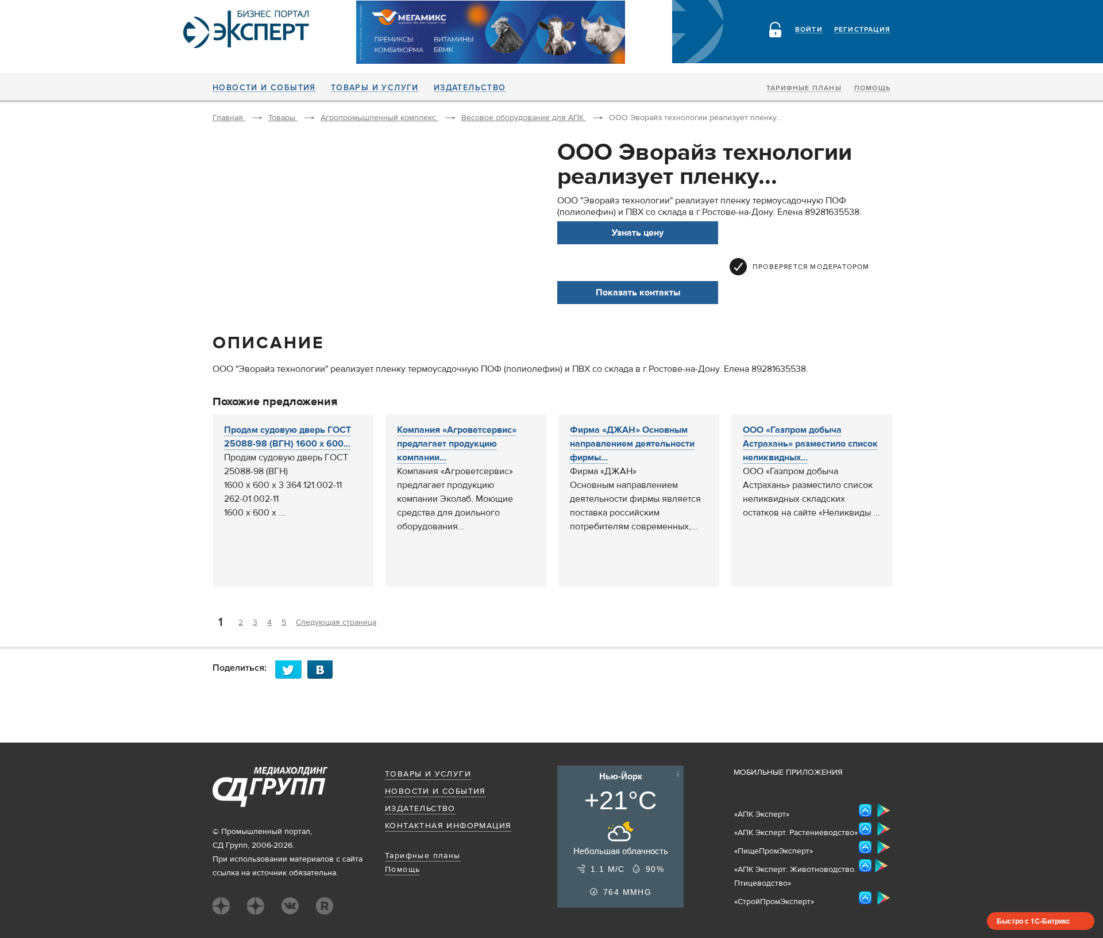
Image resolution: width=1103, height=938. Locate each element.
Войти (809, 29)
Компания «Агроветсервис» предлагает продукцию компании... (456, 443)
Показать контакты (638, 292)
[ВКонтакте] (323, 669)
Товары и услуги (375, 88)
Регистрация (862, 29)
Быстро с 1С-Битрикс (1033, 921)
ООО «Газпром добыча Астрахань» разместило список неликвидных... (810, 443)
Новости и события (264, 88)
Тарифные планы (804, 88)
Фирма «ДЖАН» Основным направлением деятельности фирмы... (632, 443)
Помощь (872, 88)
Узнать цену (638, 233)
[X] (291, 669)
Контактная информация (448, 826)
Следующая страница (336, 622)
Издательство (470, 88)
